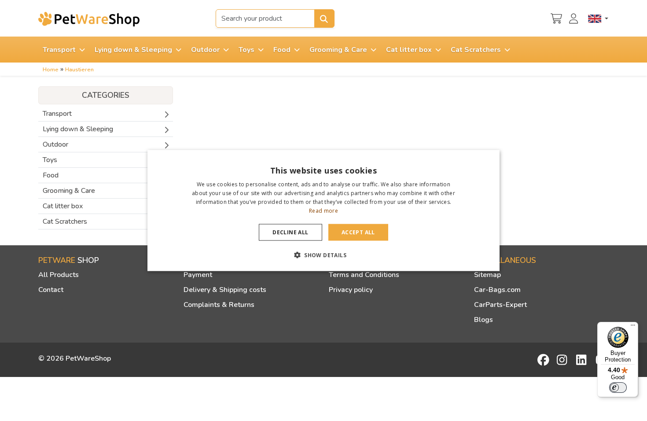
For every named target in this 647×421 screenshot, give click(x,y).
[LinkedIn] (582, 359)
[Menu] (633, 327)
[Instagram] (563, 359)
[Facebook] (544, 359)
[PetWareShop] (89, 19)
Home (51, 70)
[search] (324, 18)
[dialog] (323, 210)
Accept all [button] (358, 232)
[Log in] (575, 17)
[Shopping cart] (556, 17)
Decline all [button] (290, 232)
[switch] (618, 387)
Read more (323, 210)
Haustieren (79, 70)
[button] (323, 254)
